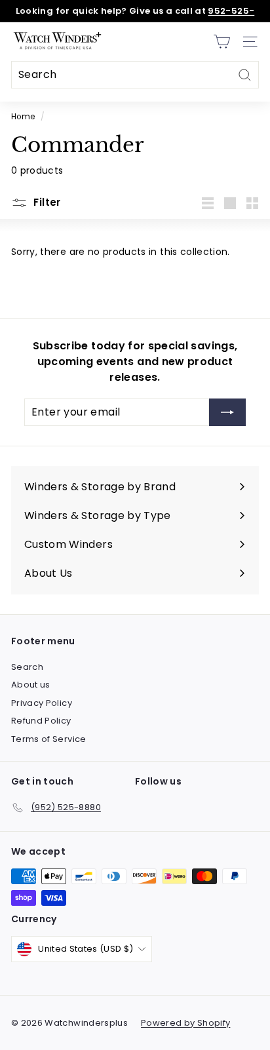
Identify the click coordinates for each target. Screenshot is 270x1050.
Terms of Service (49, 739)
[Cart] (221, 41)
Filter (46, 202)
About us (30, 684)
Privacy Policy (41, 703)
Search (27, 667)
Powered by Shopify (185, 1023)
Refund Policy (41, 720)
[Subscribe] (227, 412)
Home (23, 116)
